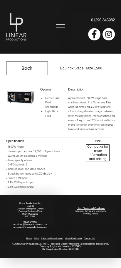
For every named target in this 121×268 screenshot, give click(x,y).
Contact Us (89, 238)
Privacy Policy (90, 213)
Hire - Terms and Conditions (91, 208)
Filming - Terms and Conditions (90, 211)
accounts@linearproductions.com (30, 227)
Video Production (73, 238)
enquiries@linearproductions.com (30, 224)
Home (29, 238)
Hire (36, 238)
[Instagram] (108, 34)
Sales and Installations (52, 238)
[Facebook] (94, 34)
